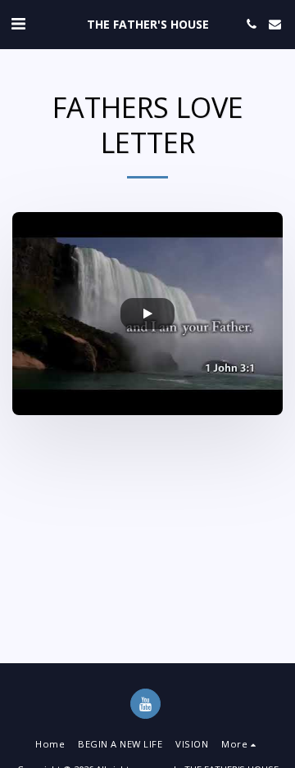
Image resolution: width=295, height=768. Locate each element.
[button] (18, 23)
